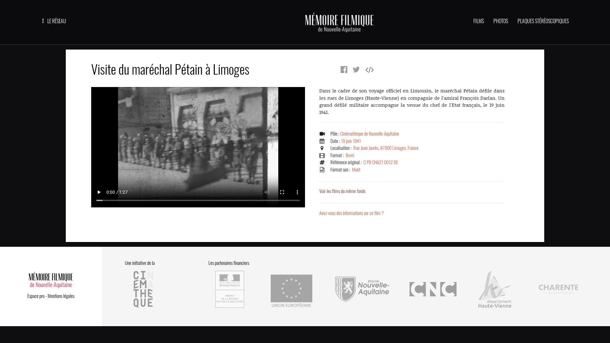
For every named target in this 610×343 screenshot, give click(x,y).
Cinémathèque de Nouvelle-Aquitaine (369, 134)
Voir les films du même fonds (342, 191)
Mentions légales (61, 296)
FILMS (478, 21)
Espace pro (35, 296)
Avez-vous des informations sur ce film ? (351, 213)
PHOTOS (500, 21)
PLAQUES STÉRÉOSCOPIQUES (543, 21)
